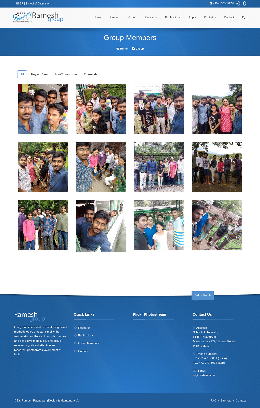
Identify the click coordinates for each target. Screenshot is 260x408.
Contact (229, 17)
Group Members (88, 343)
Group (132, 17)
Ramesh (114, 17)
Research (151, 17)
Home (97, 17)
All (22, 74)
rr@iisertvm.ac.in (204, 375)
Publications (173, 17)
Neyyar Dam (39, 74)
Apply (192, 17)
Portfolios (210, 17)
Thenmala (91, 74)
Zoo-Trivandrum (66, 74)
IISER (19, 3)
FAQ (213, 400)
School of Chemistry (38, 3)
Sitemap (226, 400)
